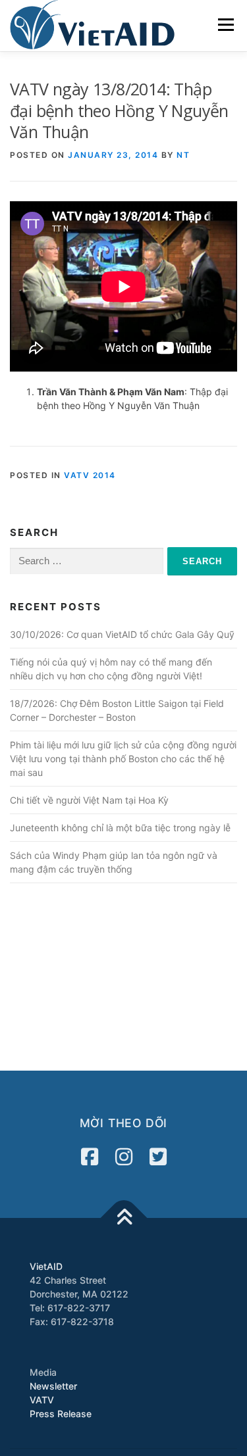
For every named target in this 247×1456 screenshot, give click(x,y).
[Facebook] (89, 1157)
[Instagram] (123, 1157)
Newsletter (53, 1386)
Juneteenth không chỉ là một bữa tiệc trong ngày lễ (120, 827)
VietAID (46, 1266)
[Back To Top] (123, 1218)
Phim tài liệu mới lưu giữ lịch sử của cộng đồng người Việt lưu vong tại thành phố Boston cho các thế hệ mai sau (123, 758)
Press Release (61, 1413)
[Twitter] (158, 1157)
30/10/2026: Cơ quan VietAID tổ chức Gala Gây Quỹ (122, 634)
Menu (225, 24)
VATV (42, 1399)
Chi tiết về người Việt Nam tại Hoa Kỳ (89, 800)
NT (183, 155)
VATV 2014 (90, 475)
